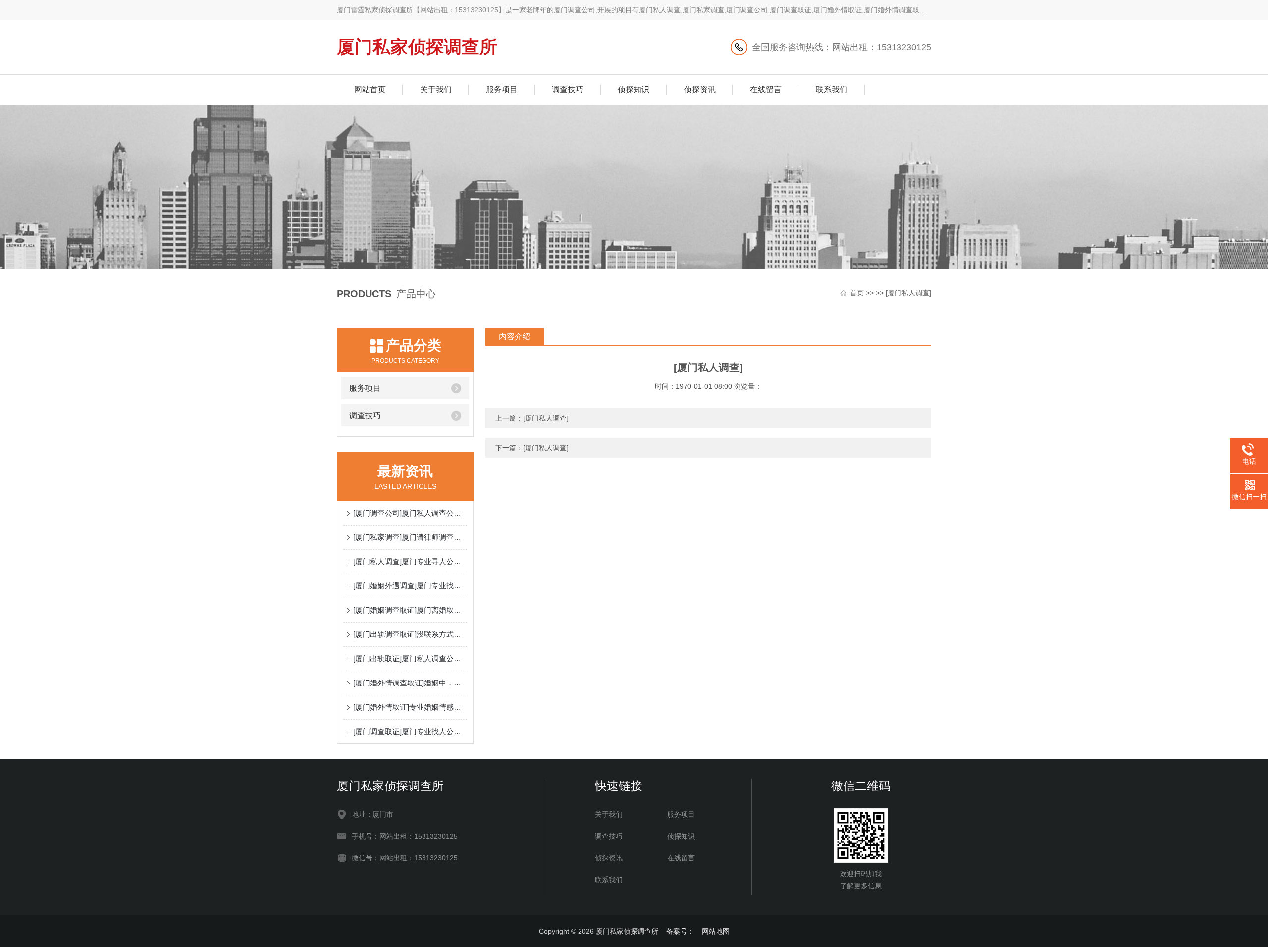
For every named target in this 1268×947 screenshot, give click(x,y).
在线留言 (766, 89)
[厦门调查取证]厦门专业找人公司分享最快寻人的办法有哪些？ (410, 731)
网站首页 (370, 89)
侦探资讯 (700, 89)
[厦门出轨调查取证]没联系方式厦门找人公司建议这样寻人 (410, 634)
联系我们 (831, 89)
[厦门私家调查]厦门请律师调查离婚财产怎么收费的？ (410, 537)
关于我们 (436, 89)
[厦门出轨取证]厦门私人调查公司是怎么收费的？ (410, 658)
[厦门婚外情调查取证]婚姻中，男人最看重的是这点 (410, 683)
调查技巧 (567, 89)
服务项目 (502, 89)
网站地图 (716, 931)
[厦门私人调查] (908, 293)
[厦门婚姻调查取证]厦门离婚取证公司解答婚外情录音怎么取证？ (410, 610)
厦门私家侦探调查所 (417, 47)
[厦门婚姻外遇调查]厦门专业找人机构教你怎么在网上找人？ (410, 585)
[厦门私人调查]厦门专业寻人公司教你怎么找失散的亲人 (410, 561)
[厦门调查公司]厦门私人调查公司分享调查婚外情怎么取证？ (410, 513)
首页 (857, 293)
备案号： (680, 931)
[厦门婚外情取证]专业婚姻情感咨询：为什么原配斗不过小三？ (410, 707)
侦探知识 (633, 89)
